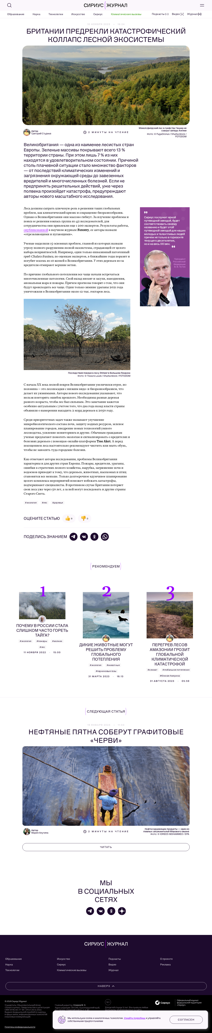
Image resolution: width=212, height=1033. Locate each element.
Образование (15, 14)
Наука (36, 14)
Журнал (113, 970)
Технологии (56, 14)
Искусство (78, 14)
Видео (112, 964)
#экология (31, 502)
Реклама (165, 964)
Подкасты (114, 958)
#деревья (57, 502)
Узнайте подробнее (134, 1018)
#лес (44, 502)
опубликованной (36, 230)
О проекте (166, 958)
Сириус (98, 14)
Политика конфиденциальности (20, 1027)
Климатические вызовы (126, 14)
